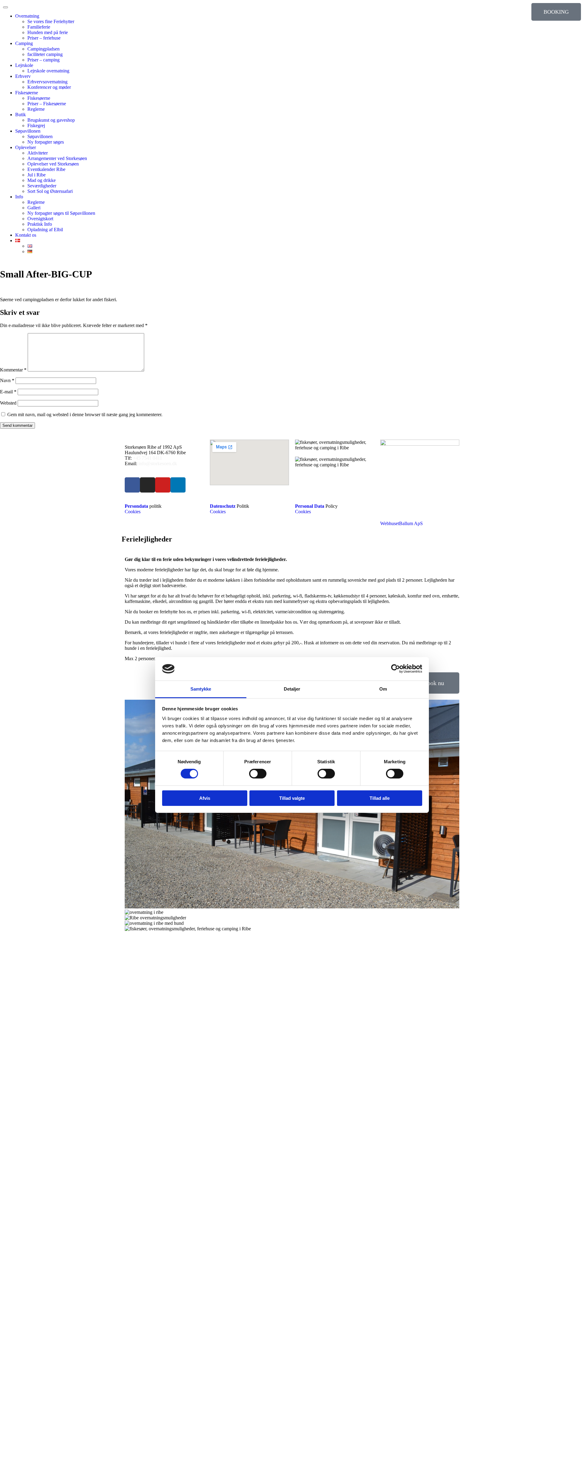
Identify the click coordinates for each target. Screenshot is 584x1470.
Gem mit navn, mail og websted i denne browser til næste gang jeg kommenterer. (84, 414)
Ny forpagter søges (45, 142)
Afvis (204, 798)
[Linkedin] (178, 485)
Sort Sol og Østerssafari (50, 191)
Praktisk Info (39, 224)
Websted (8, 403)
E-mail (8, 391)
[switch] (257, 774)
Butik (20, 114)
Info (19, 196)
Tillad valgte (292, 798)
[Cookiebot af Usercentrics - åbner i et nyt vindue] (395, 668)
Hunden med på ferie (47, 32)
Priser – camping (43, 59)
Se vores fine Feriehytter (50, 21)
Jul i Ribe (36, 174)
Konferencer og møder (49, 87)
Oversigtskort (40, 218)
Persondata (136, 506)
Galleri (33, 207)
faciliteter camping (45, 54)
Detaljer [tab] (292, 688)
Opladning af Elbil (45, 229)
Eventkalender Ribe (46, 169)
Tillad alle (380, 798)
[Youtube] (162, 485)
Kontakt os (25, 235)
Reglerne (36, 109)
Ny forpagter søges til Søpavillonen (61, 213)
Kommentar (13, 369)
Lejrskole (24, 65)
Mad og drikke (41, 180)
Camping (24, 43)
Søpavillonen (27, 131)
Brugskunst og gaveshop (51, 120)
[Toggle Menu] (5, 7)
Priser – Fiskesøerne (46, 103)
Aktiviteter (37, 152)
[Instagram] (147, 485)
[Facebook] (132, 485)
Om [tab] (383, 688)
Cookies (133, 511)
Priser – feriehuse (44, 37)
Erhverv (23, 76)
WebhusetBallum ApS (401, 523)
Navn (7, 380)
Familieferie (38, 27)
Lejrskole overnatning (48, 70)
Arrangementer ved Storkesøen (57, 158)
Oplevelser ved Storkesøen (53, 163)
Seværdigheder (41, 185)
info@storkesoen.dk (157, 463)
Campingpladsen (43, 48)
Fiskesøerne (26, 92)
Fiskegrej (36, 125)
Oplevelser (25, 147)
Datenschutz (222, 506)
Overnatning (27, 16)
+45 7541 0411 (147, 458)
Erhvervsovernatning (47, 81)
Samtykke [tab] (200, 688)
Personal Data (309, 506)
